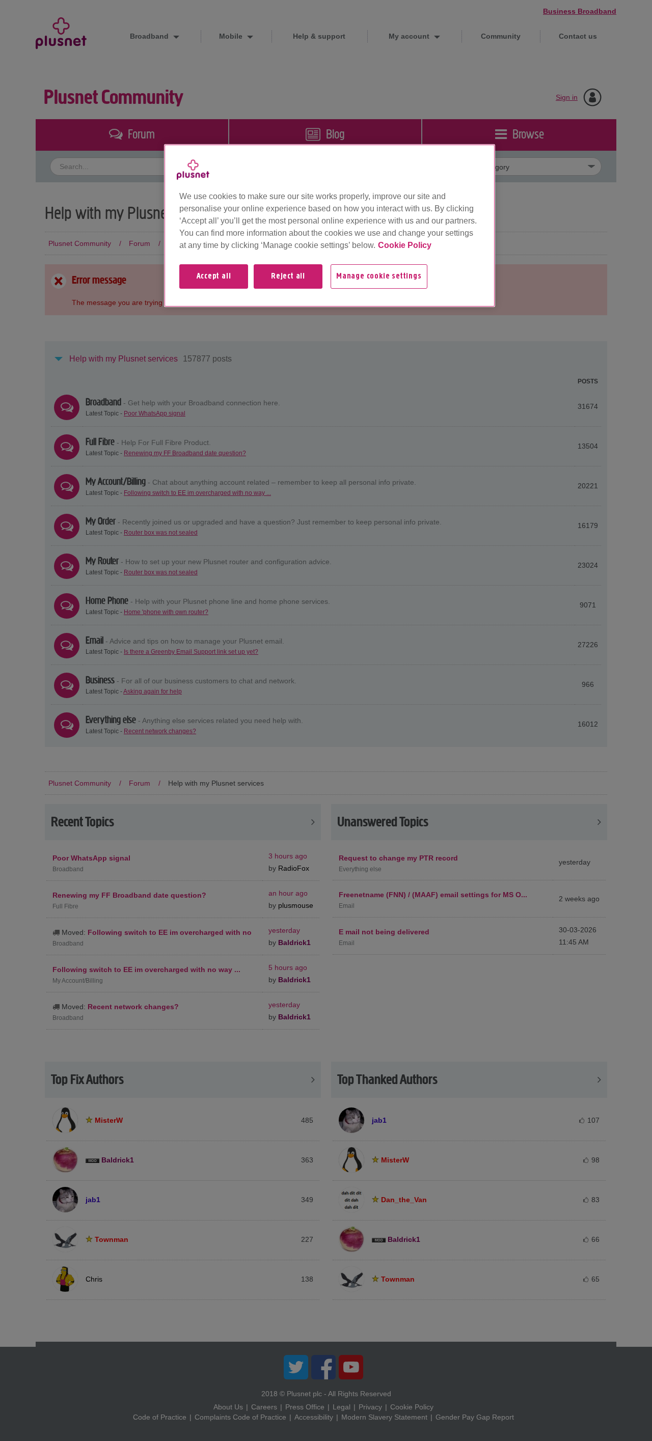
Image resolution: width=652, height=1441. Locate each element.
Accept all (214, 276)
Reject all (288, 276)
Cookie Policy (404, 245)
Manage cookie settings (379, 276)
